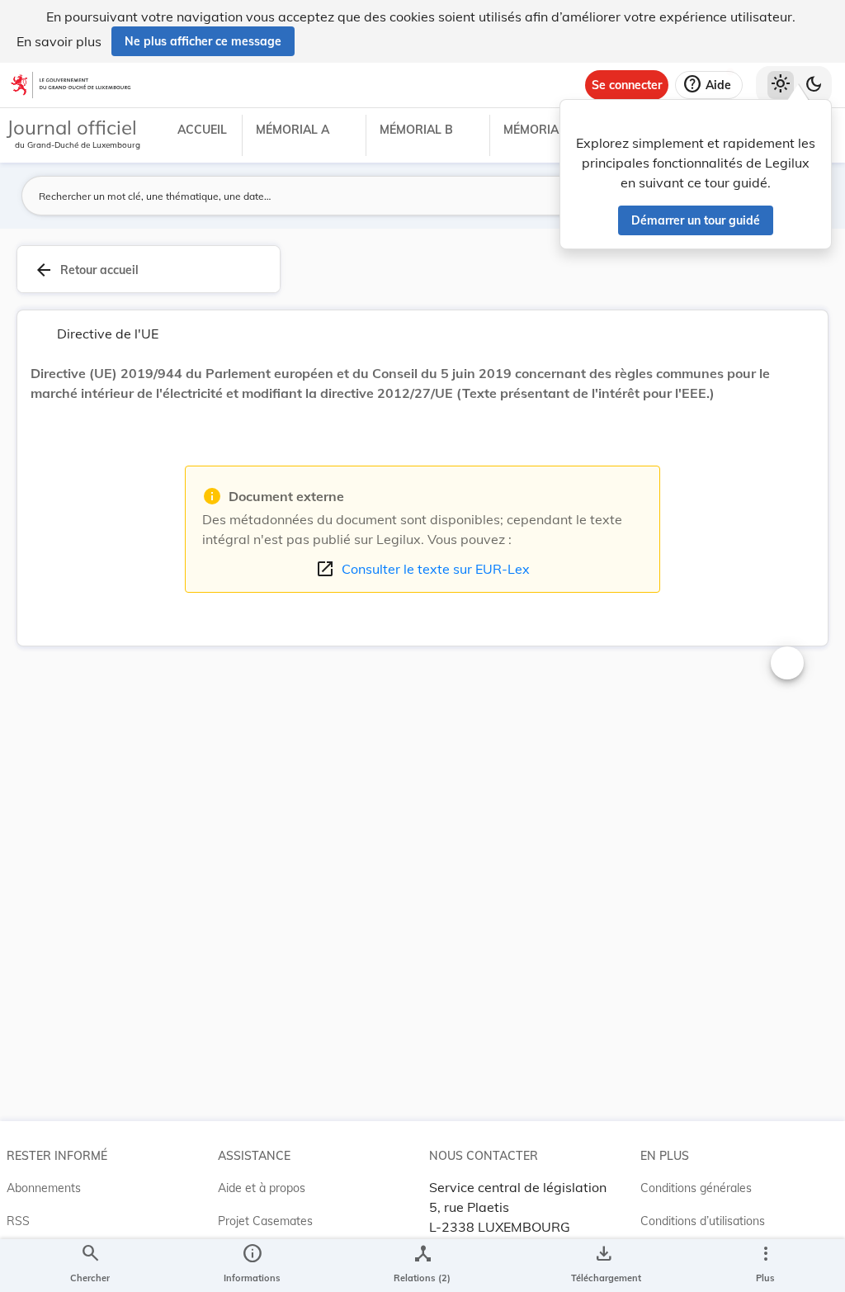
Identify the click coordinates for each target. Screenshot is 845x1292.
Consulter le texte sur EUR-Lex (422, 569)
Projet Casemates (265, 1221)
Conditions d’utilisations (702, 1221)
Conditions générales (696, 1188)
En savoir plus (59, 41)
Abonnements (44, 1188)
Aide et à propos (261, 1188)
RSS (18, 1221)
